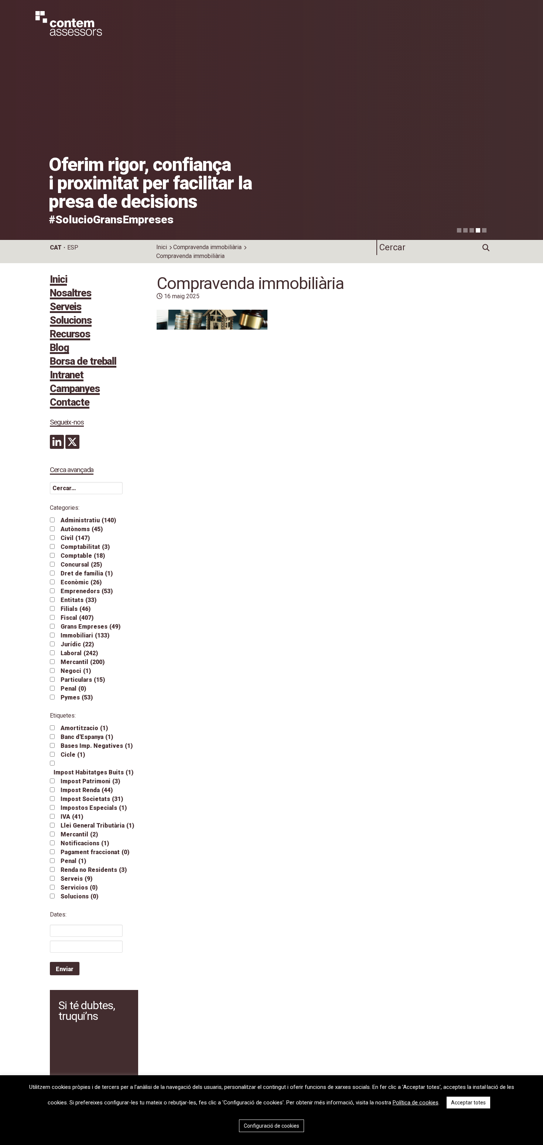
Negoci (76, 670)
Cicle (73, 754)
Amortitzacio (84, 728)
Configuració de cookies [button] (271, 1126)
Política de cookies (415, 1102)
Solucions (71, 321)
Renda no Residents (94, 869)
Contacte (69, 403)
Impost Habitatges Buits (93, 772)
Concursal (81, 564)
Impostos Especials (94, 807)
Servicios (79, 887)
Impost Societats (92, 798)
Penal (73, 688)
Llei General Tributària (97, 825)
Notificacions (85, 843)
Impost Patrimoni (90, 781)
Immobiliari (85, 635)
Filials (75, 608)
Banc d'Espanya (87, 736)
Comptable (83, 555)
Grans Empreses (90, 626)
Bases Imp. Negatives (97, 745)
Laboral (79, 653)
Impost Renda (87, 790)
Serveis (65, 307)
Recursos (70, 335)
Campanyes (75, 389)
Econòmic (81, 582)
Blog (59, 348)
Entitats (78, 600)
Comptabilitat (85, 546)
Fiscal (77, 617)
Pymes (77, 697)
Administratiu (88, 520)
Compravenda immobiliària (207, 247)
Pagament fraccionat (95, 852)
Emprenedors (87, 591)
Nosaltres (70, 294)
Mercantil (83, 662)
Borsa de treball (83, 362)
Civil (75, 537)
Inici (161, 247)
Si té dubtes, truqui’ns (86, 1010)
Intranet (66, 376)
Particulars (83, 679)
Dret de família (87, 573)
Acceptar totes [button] (468, 1103)
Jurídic (77, 644)
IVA (72, 816)
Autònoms (82, 529)
